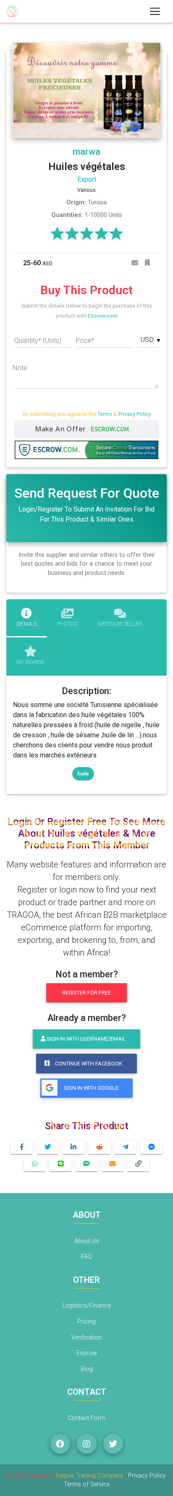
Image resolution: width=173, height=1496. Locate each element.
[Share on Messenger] (151, 1147)
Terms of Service (87, 1484)
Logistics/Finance (86, 1305)
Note (20, 368)
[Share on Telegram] (125, 1147)
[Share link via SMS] (86, 1164)
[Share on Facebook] (21, 1147)
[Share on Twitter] (48, 1147)
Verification (86, 1337)
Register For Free (86, 993)
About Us (86, 1241)
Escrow (86, 1353)
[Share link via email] (112, 1164)
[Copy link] (138, 1164)
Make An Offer (61, 428)
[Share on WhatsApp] (35, 1164)
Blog (87, 1369)
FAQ (86, 1256)
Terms (104, 414)
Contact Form (86, 1418)
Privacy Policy (134, 414)
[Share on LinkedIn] (73, 1147)
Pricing (86, 1321)
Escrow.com (103, 316)
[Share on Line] (60, 1164)
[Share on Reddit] (99, 1147)
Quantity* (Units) (37, 341)
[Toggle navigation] (155, 11)
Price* (85, 341)
